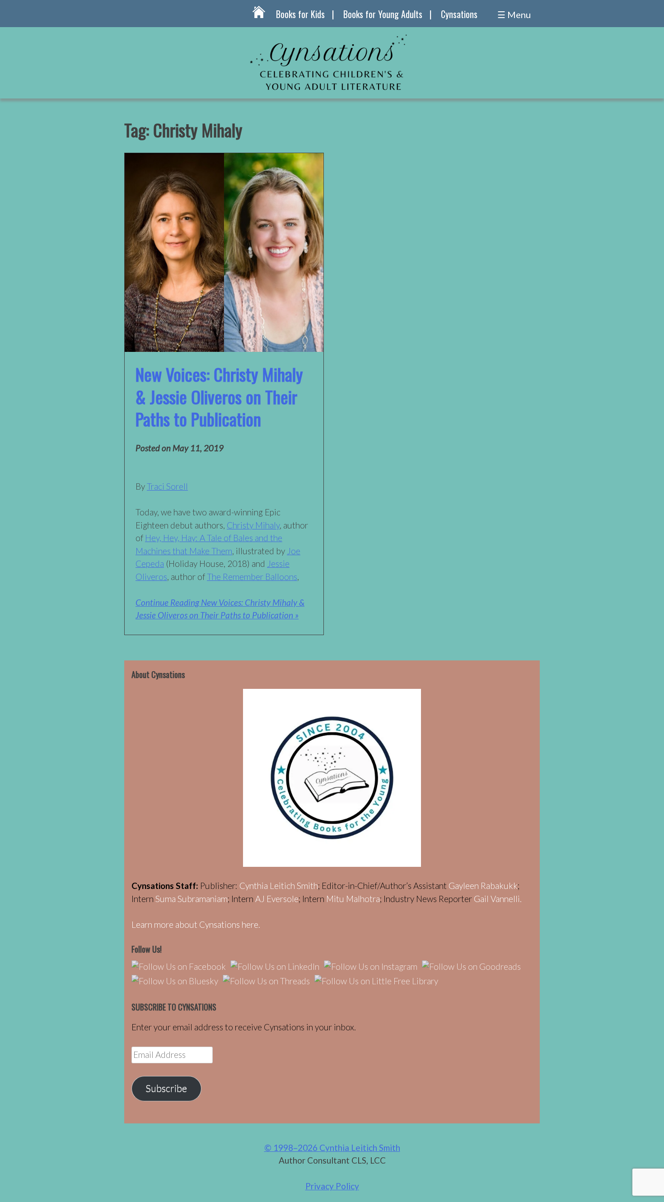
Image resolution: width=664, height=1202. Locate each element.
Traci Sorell (167, 486)
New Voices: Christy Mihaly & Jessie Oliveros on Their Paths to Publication (219, 396)
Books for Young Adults (382, 14)
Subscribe (166, 1088)
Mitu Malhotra (353, 898)
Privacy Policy (332, 1186)
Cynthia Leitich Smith (278, 885)
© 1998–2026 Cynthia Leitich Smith (332, 1147)
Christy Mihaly (253, 525)
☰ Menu (514, 14)
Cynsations (459, 14)
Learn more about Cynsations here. (195, 924)
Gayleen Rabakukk (483, 885)
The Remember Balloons (252, 576)
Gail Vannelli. (498, 898)
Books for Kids (300, 14)
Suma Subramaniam (191, 898)
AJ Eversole (277, 898)
